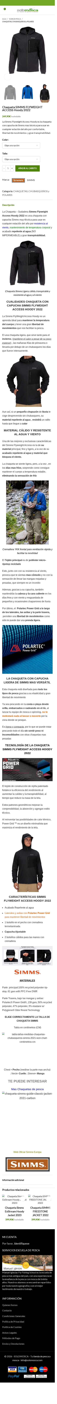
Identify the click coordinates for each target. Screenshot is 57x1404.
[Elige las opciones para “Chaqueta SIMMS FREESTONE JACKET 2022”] (48, 1198)
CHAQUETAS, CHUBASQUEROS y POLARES (18, 21)
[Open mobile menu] (51, 10)
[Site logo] (27, 9)
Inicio (4, 19)
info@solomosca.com (31, 1360)
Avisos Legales (9, 1332)
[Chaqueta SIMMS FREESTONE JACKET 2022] (40, 1200)
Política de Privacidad (13, 1321)
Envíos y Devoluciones (13, 1343)
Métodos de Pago (11, 1338)
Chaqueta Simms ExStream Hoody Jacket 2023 (14, 1211)
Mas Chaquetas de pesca (27, 1089)
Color (5, 139)
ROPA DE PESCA (15, 19)
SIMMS (31, 180)
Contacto (7, 1310)
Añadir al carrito (27, 168)
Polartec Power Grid (28, 608)
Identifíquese (21, 1243)
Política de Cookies (12, 1327)
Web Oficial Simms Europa (27, 1152)
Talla (4, 153)
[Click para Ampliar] (7, 77)
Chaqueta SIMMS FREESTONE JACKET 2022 (40, 1211)
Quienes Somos (10, 1305)
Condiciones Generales (13, 1316)
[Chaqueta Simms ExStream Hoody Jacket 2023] (14, 1200)
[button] (5, 52)
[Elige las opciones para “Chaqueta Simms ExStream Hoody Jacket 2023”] (22, 1198)
